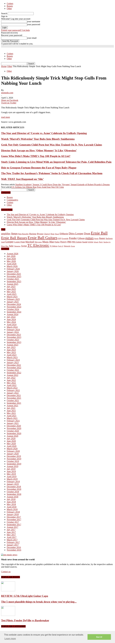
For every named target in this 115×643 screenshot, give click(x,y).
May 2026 (11, 261)
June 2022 (11, 380)
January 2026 (13, 271)
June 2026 (11, 258)
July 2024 (11, 317)
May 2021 (11, 413)
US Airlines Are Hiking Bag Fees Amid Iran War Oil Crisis (37, 187)
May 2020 (11, 443)
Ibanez (102, 238)
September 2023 (14, 342)
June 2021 (11, 410)
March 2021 (12, 418)
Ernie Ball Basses (14, 238)
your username (33, 21)
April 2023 (11, 355)
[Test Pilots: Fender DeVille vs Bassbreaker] (8, 615)
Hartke (96, 238)
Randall (84, 242)
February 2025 (13, 299)
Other (9, 8)
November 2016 (14, 550)
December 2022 (14, 365)
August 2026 (12, 253)
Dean (52, 234)
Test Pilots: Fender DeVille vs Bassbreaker (25, 620)
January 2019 (13, 484)
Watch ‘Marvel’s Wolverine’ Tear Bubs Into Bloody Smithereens (38, 138)
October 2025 (13, 279)
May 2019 (11, 474)
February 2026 (13, 269)
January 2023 (13, 362)
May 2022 (11, 383)
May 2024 (11, 322)
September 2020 (14, 433)
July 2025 (11, 286)
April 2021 (11, 416)
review (90, 242)
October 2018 (13, 491)
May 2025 (11, 291)
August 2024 (12, 314)
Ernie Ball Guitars (42, 237)
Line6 (3, 242)
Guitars (10, 3)
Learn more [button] (10, 638)
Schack (96, 242)
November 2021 (14, 398)
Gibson (81, 238)
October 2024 (13, 309)
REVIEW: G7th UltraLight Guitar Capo (24, 595)
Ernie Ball (99, 233)
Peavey (63, 242)
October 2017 (13, 522)
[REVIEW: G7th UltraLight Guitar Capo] (8, 590)
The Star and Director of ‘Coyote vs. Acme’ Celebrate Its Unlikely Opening (44, 133)
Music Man (48, 241)
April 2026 (11, 264)
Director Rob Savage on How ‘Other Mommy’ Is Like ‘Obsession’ (39, 150)
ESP (59, 238)
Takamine (17, 246)
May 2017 (11, 535)
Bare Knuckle (23, 234)
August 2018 (12, 497)
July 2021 (11, 408)
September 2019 (14, 464)
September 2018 (14, 494)
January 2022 (13, 393)
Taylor (24, 246)
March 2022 (12, 388)
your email (31, 38)
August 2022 (12, 375)
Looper (9, 241)
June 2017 (11, 532)
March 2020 (12, 448)
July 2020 (11, 438)
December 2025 (14, 274)
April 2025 (11, 294)
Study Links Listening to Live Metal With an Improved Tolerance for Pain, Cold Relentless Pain (56, 161)
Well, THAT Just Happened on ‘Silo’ (22, 179)
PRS (69, 241)
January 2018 (13, 514)
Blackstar (32, 234)
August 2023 (12, 345)
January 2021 (13, 423)
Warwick (67, 246)
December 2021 (14, 395)
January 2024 (13, 332)
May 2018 (11, 504)
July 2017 (11, 529)
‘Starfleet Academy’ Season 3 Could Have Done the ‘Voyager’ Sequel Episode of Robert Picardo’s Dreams (62, 184)
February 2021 (13, 421)
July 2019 (11, 469)
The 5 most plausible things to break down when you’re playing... (39, 601)
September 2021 (14, 403)
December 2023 (14, 334)
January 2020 (13, 453)
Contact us (6, 571)
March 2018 (12, 509)
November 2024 (14, 307)
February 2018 (13, 512)
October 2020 (13, 431)
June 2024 (11, 319)
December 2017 (14, 517)
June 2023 (11, 350)
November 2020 (14, 428)
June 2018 (11, 502)
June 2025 (11, 289)
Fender (73, 238)
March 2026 (12, 266)
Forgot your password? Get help (15, 30)
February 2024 (13, 329)
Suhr (11, 246)
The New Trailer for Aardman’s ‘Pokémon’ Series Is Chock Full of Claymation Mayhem (51, 173)
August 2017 (12, 527)
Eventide (65, 238)
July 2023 (11, 347)
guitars (89, 238)
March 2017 (12, 540)
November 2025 (14, 276)
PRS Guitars (77, 242)
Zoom (73, 246)
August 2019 (12, 466)
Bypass (40, 234)
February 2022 (13, 390)
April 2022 (11, 385)
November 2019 (14, 459)
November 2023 (14, 337)
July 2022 (11, 378)
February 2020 (13, 451)
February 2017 (13, 542)
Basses (10, 6)
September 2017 (14, 524)
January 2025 (13, 302)
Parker (57, 242)
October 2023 (13, 340)
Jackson (109, 238)
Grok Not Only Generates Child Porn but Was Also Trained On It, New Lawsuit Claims (51, 144)
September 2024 (14, 312)
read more (5, 117)
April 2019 (11, 476)
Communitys (12, 200)
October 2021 (13, 400)
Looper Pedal (19, 242)
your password (33, 24)
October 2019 (13, 461)
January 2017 (13, 545)
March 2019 (12, 479)
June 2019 (11, 471)
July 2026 (11, 256)
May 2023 (11, 352)
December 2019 (14, 456)
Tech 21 (60, 246)
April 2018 (11, 507)
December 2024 (14, 304)
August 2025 (12, 284)
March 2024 (12, 327)
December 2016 (14, 547)
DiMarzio (64, 233)
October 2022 (13, 370)
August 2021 (12, 405)
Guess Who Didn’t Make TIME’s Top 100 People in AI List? (35, 156)
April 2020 (11, 446)
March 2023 (12, 357)
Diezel (57, 234)
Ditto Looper (76, 233)
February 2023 (13, 360)
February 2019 (13, 481)
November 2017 (14, 519)
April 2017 (11, 537)
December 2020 (14, 426)
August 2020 (12, 436)
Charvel (47, 234)
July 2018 (11, 499)
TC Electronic (38, 245)
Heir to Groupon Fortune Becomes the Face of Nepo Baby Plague (38, 167)
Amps (14, 233)
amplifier (5, 233)
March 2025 (12, 296)
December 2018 (14, 486)
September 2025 (14, 281)
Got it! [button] (99, 637)
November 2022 (14, 367)
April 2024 (11, 324)
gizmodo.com (7, 92)
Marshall (29, 241)
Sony (101, 242)
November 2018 (14, 489)
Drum (87, 233)
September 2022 (14, 372)
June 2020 (11, 441)
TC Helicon (54, 246)
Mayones (38, 242)
